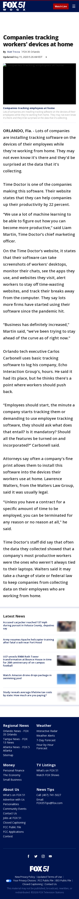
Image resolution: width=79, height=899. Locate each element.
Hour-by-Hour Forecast (44, 746)
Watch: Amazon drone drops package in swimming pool (27, 676)
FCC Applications (13, 831)
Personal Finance (13, 770)
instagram (43, 856)
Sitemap (8, 755)
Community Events (14, 809)
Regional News (16, 725)
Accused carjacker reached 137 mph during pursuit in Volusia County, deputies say (28, 625)
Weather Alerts (45, 735)
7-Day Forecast (46, 740)
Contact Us (10, 813)
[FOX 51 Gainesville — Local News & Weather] (14, 6)
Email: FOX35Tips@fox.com (49, 801)
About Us (11, 789)
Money (9, 765)
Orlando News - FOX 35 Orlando (16, 732)
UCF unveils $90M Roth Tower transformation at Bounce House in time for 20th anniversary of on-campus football (27, 661)
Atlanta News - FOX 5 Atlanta (16, 748)
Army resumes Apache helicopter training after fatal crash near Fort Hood (28, 641)
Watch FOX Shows (47, 775)
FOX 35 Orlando (31, 51)
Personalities (11, 804)
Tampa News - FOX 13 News (15, 740)
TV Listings (46, 765)
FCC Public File (12, 827)
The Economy (11, 775)
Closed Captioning (14, 822)
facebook (29, 856)
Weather (43, 725)
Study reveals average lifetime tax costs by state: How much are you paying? (27, 693)
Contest (8, 836)
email (50, 856)
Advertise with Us (14, 799)
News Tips (45, 789)
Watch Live (61, 6)
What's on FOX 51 (14, 795)
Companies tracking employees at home (29, 108)
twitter (36, 856)
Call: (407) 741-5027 (48, 795)
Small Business (12, 779)
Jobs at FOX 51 (12, 818)
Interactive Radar (47, 731)
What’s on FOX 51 (47, 770)
